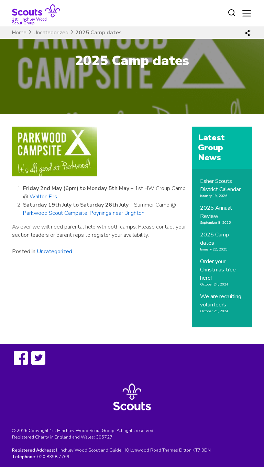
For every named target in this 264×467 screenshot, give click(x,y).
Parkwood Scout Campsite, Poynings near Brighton (83, 213)
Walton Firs (43, 196)
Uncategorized (50, 32)
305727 (104, 437)
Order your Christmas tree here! (218, 270)
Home (19, 32)
